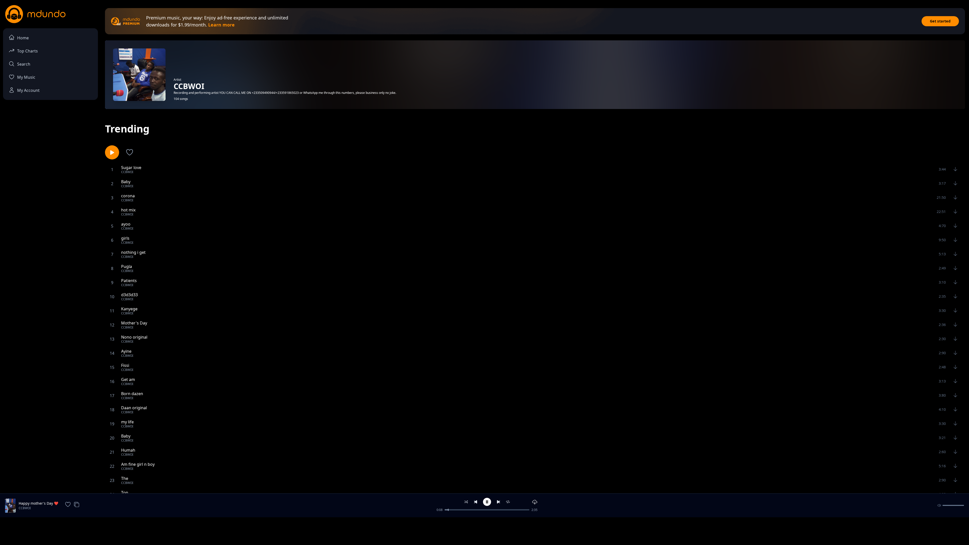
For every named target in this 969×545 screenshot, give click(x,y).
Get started (940, 21)
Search (23, 64)
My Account (28, 90)
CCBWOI (25, 508)
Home (23, 38)
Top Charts (27, 51)
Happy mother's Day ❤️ (38, 503)
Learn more (221, 25)
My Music (26, 77)
